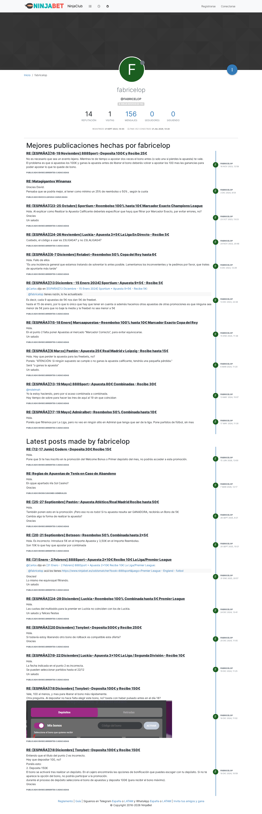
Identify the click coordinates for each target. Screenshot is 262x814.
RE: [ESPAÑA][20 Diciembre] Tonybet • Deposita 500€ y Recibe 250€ (84, 627)
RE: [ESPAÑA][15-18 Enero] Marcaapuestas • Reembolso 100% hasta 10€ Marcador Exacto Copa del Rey (112, 322)
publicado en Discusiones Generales (46, 493)
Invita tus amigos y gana (189, 801)
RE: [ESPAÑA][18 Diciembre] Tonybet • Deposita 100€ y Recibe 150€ (83, 688)
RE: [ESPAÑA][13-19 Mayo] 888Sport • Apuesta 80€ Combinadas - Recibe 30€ (91, 384)
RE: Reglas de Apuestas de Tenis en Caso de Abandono (71, 473)
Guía (78, 801)
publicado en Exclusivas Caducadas (47, 197)
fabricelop (226, 163)
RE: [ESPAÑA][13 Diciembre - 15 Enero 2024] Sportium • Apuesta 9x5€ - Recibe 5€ (94, 283)
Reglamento (65, 801)
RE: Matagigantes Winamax (48, 181)
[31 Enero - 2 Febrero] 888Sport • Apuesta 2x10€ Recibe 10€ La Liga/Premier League (100, 565)
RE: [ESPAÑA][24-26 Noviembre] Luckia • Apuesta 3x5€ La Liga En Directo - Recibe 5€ (97, 234)
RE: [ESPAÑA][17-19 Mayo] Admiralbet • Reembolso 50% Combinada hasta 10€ (91, 412)
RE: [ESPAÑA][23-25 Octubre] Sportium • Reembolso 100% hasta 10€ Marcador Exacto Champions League (114, 206)
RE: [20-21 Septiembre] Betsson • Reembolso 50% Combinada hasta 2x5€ (87, 535)
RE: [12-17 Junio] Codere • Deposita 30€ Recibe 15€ (68, 449)
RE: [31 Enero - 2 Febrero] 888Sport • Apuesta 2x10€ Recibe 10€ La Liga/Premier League (99, 560)
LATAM (128, 801)
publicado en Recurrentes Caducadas (47, 172)
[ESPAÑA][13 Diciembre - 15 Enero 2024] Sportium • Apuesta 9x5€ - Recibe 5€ (96, 288)
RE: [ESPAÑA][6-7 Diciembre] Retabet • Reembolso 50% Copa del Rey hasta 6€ (91, 254)
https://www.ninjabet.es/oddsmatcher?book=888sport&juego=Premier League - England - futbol (122, 570)
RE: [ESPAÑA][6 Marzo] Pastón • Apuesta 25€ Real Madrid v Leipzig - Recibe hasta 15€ (97, 351)
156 (131, 114)
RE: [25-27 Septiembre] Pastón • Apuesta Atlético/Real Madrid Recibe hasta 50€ (92, 502)
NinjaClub (75, 6)
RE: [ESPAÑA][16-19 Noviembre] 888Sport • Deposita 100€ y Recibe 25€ (86, 153)
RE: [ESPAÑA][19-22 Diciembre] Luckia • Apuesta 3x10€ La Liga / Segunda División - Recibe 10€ (105, 655)
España (116, 801)
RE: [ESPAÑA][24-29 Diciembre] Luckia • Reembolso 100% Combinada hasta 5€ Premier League (105, 599)
